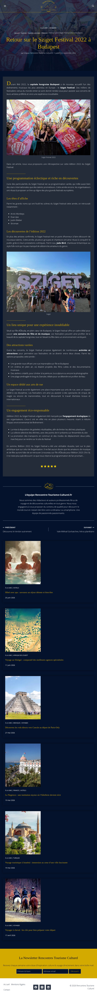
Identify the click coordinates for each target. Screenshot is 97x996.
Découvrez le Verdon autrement (17, 529)
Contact (7, 989)
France (16, 790)
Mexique (16, 723)
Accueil (17, 33)
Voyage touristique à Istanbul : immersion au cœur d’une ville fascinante (36, 862)
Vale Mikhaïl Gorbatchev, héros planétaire (75, 529)
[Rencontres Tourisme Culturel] (48, 6)
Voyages (25, 723)
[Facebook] (35, 987)
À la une (44, 28)
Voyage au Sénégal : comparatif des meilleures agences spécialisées (34, 660)
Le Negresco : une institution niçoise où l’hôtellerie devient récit (33, 795)
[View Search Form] (93, 6)
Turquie (16, 858)
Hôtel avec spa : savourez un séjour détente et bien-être (29, 592)
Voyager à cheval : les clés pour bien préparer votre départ (30, 930)
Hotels (16, 588)
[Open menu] (5, 6)
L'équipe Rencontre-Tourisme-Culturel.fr (38, 53)
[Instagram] (42, 987)
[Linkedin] (48, 987)
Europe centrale (34, 33)
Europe (24, 33)
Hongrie (53, 28)
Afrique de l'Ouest (20, 655)
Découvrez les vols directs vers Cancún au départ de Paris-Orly (32, 727)
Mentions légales (18, 984)
